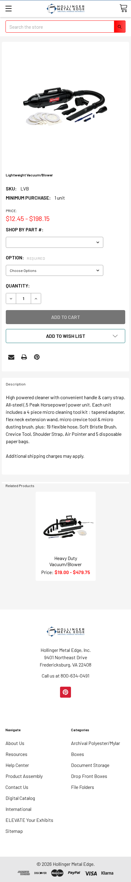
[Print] (24, 357)
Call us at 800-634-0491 (65, 675)
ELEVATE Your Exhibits (29, 820)
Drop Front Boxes (89, 776)
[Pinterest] (36, 357)
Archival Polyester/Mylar (95, 743)
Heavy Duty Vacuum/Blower (65, 561)
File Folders (82, 787)
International (18, 809)
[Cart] (123, 8)
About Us (14, 743)
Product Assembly (24, 776)
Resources (16, 754)
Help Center (17, 765)
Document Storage (90, 765)
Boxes (77, 754)
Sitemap (14, 831)
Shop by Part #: (25, 229)
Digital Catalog (20, 798)
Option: (25, 257)
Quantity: (18, 285)
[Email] (11, 357)
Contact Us (16, 787)
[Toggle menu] (8, 8)
